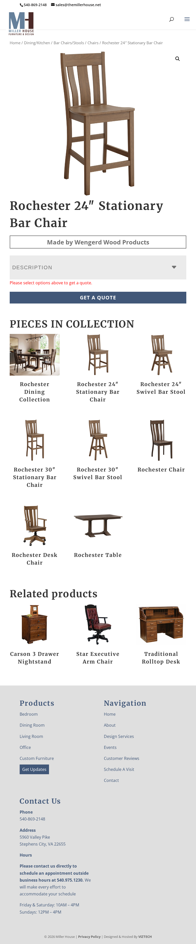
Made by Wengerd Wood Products (98, 242)
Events (110, 747)
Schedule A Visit (119, 769)
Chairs (93, 42)
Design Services (119, 736)
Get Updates (34, 769)
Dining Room (32, 725)
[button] (177, 58)
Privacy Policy (89, 936)
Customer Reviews (121, 758)
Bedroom (29, 714)
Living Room (31, 736)
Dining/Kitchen (37, 42)
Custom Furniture (37, 758)
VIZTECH (145, 936)
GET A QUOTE (98, 297)
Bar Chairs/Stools (69, 42)
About (110, 725)
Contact (111, 780)
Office (25, 747)
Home (15, 42)
